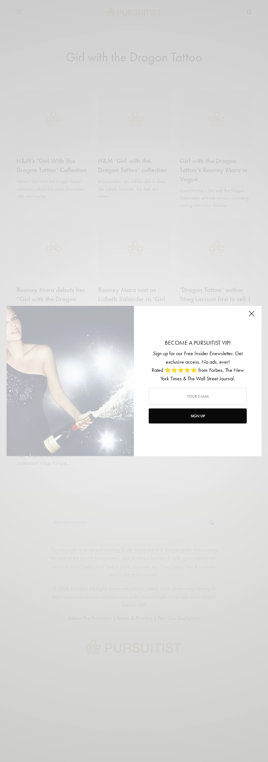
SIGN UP (198, 416)
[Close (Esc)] (251, 316)
